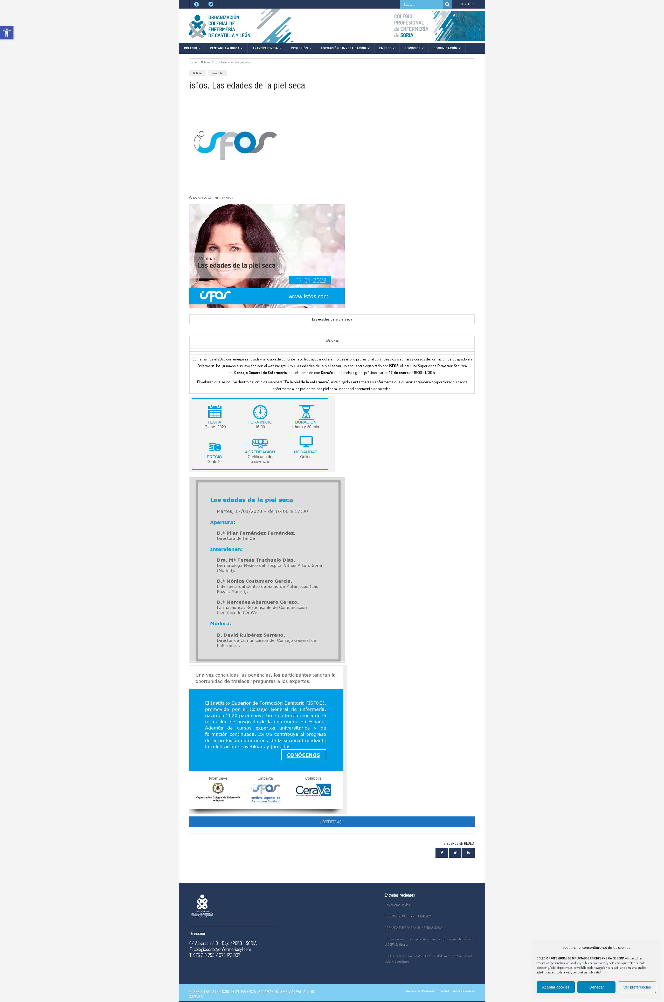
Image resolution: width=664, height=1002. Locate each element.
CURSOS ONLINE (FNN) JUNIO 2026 (409, 916)
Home (193, 62)
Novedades (217, 73)
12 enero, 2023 (202, 198)
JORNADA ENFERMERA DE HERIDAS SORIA (413, 927)
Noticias (205, 62)
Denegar (596, 987)
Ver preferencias (637, 987)
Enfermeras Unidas (397, 905)
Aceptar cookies (556, 987)
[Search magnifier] (447, 4)
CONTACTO (468, 4)
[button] (6, 32)
